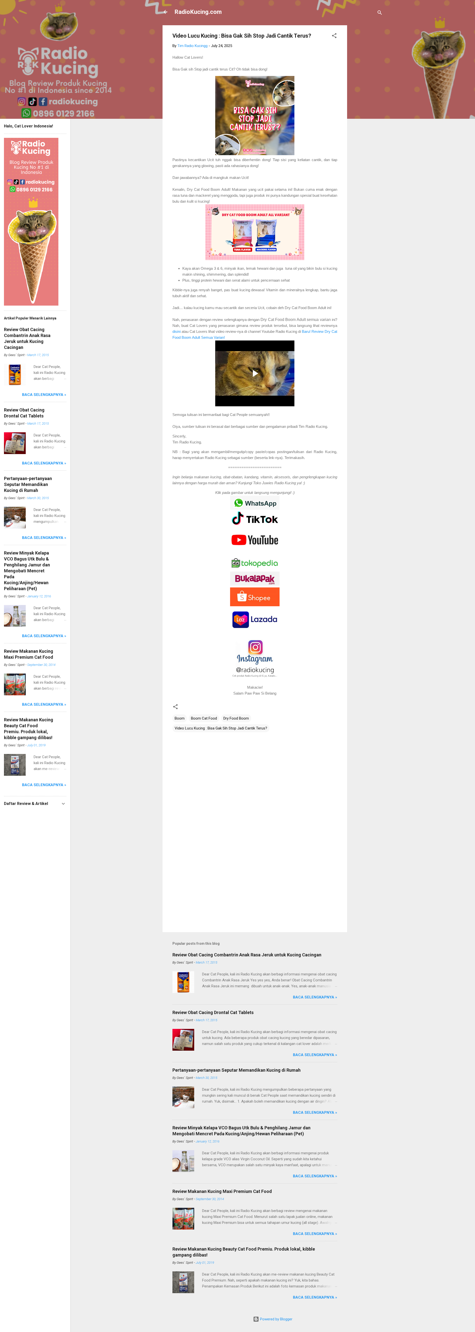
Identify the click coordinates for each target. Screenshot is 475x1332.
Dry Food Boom (236, 718)
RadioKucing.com (198, 11)
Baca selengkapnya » (315, 997)
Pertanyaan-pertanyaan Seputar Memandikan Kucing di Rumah (236, 1070)
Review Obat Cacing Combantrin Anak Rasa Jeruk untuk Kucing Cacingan (246, 954)
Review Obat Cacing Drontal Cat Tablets (213, 1012)
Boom (180, 718)
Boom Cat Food (204, 718)
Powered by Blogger (275, 1319)
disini (177, 331)
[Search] (380, 13)
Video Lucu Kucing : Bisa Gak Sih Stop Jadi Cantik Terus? (221, 728)
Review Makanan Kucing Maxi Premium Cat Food (222, 1191)
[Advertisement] (367, 99)
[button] (334, 36)
